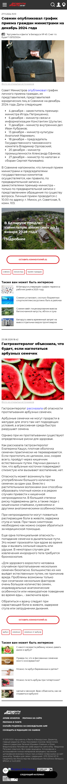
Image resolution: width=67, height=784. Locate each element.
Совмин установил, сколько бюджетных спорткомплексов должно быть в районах (39, 299)
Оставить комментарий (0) (33, 260)
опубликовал (37, 90)
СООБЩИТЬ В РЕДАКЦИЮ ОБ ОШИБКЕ (21, 730)
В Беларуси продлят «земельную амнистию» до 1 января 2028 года (30, 227)
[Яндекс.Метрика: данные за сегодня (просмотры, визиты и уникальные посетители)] (21, 769)
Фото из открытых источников (18, 84)
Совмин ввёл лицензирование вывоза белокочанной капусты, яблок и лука (36, 310)
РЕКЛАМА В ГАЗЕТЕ (12, 722)
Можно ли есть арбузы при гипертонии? (38, 680)
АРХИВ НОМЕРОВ (11, 718)
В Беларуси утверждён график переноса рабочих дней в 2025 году (38, 288)
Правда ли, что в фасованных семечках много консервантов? (37, 659)
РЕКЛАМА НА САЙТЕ (32, 718)
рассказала (35, 408)
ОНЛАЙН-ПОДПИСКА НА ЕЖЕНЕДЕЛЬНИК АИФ (25, 726)
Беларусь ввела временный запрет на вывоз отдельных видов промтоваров (36, 321)
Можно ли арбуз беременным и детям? (37, 669)
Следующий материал (32, 775)
